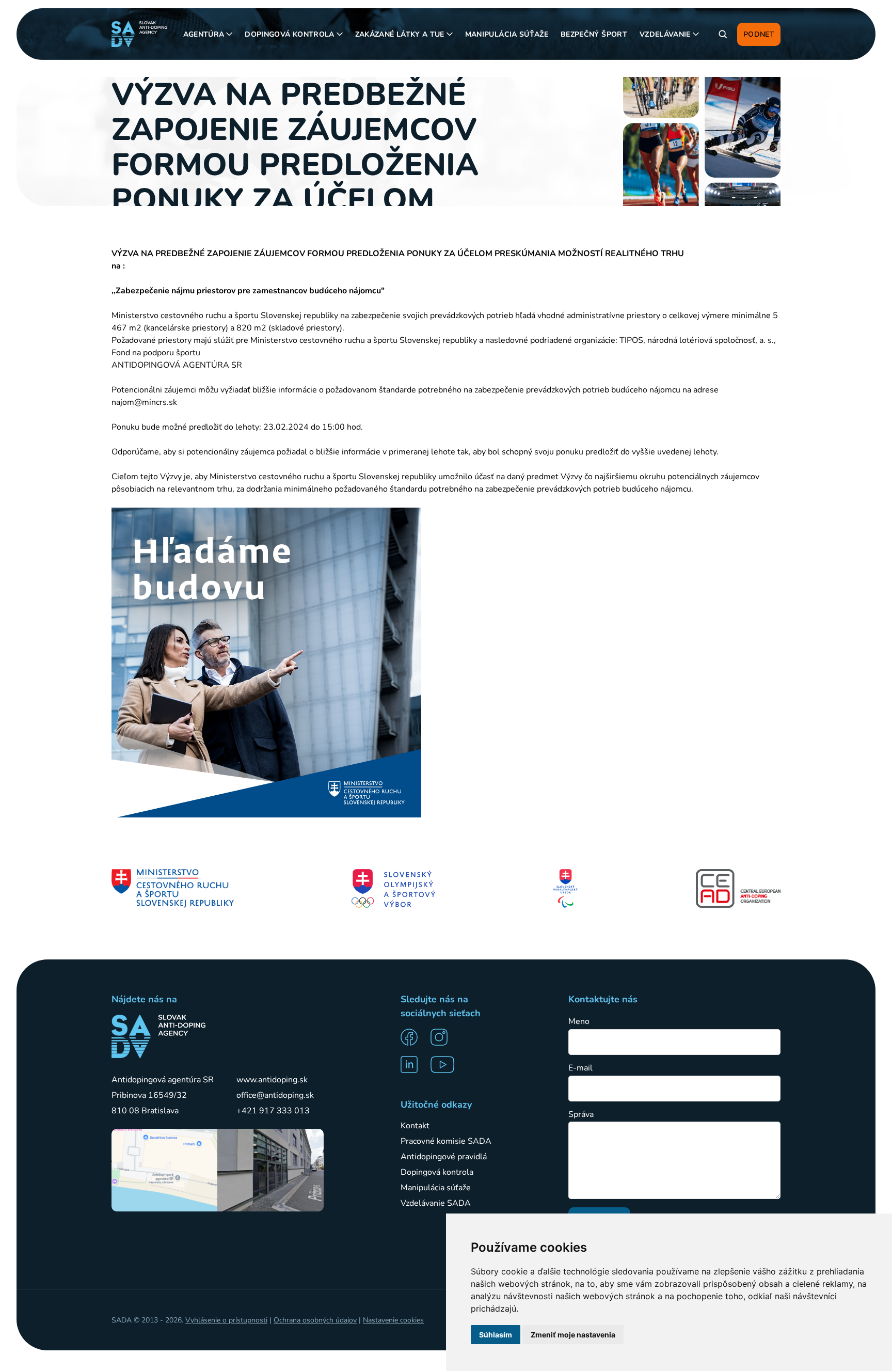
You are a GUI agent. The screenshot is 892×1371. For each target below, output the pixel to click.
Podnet (758, 34)
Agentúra (204, 34)
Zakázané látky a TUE (399, 34)
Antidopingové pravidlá (444, 1156)
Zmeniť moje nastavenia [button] (573, 1334)
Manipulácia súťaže (506, 34)
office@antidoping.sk (275, 1095)
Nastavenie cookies (393, 1320)
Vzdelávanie (665, 34)
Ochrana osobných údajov (315, 1320)
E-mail (580, 1068)
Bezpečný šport (594, 34)
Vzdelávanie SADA (436, 1203)
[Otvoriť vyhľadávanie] (722, 34)
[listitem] (412, 1037)
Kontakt (415, 1125)
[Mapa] (164, 1170)
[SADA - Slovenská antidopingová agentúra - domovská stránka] (139, 34)
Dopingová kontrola (289, 34)
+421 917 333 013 (273, 1110)
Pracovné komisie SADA (446, 1141)
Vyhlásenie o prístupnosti (226, 1320)
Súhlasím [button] (495, 1334)
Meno (579, 1022)
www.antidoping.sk (272, 1079)
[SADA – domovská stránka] (158, 1036)
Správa (581, 1115)
